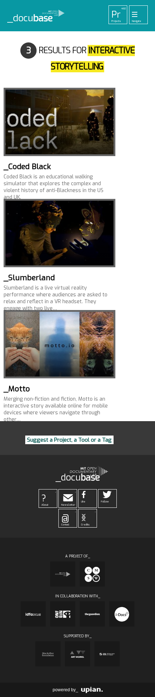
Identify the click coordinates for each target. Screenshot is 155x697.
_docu (30, 18)
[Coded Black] (59, 122)
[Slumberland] (59, 233)
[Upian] (92, 689)
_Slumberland (29, 278)
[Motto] (59, 344)
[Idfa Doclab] (33, 614)
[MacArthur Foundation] (48, 653)
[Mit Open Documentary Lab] (62, 574)
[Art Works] (77, 653)
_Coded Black (27, 166)
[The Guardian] (92, 614)
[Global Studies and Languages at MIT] (107, 653)
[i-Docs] (121, 614)
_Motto (17, 389)
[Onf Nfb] (62, 614)
